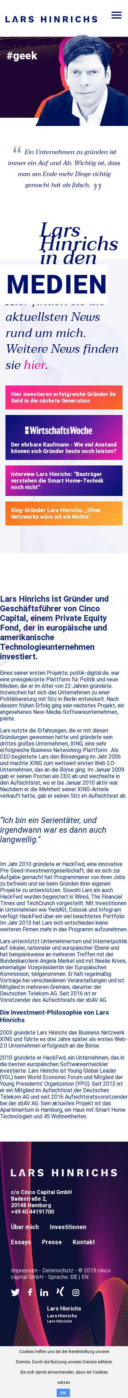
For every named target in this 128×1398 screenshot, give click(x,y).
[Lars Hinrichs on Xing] (60, 1292)
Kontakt (84, 1242)
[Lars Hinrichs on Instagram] (76, 1292)
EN (85, 1277)
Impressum (24, 1270)
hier (34, 365)
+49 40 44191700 (32, 1212)
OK (63, 1393)
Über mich (25, 1227)
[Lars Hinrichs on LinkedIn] (44, 1292)
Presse (52, 1242)
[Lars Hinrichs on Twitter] (15, 1292)
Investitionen (68, 1227)
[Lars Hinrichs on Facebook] (30, 1292)
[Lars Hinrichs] (64, 1174)
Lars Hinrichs (52, 1032)
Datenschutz (57, 1270)
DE (73, 1277)
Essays (21, 1242)
